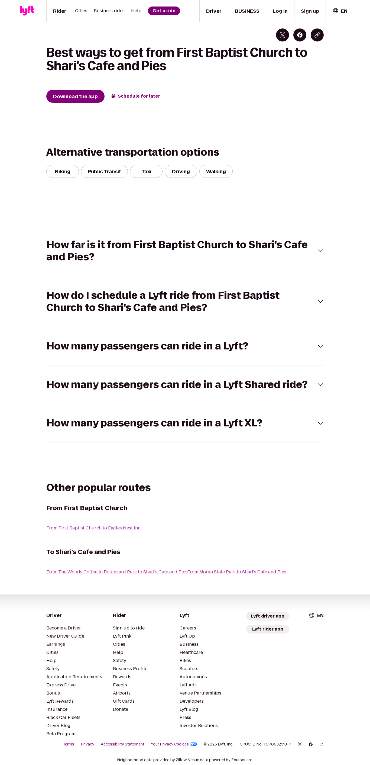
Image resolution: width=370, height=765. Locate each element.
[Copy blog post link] (317, 34)
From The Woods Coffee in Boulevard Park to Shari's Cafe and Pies (116, 572)
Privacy (87, 744)
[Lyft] (26, 11)
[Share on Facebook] (299, 34)
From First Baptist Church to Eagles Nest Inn (93, 528)
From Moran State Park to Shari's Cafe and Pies (236, 572)
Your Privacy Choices (170, 744)
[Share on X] (282, 34)
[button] (185, 251)
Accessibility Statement (122, 744)
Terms (68, 744)
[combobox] (340, 11)
